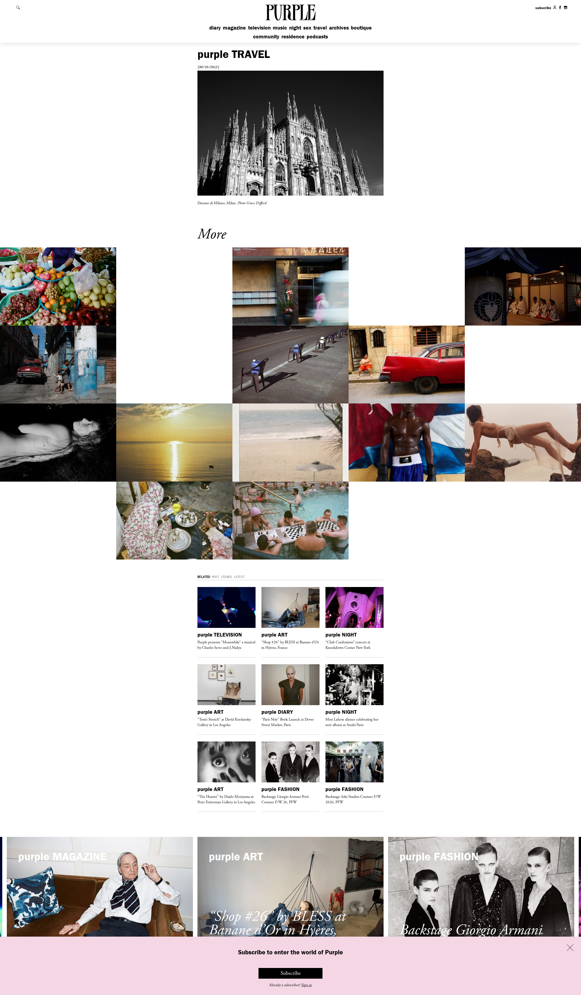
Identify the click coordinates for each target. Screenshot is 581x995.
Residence (293, 36)
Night (295, 27)
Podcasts (317, 36)
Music (280, 27)
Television (259, 27)
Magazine (234, 27)
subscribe (543, 8)
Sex (307, 27)
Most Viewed (222, 577)
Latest (239, 577)
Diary (215, 27)
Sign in (306, 985)
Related (203, 577)
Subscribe (291, 973)
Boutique (361, 27)
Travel (320, 27)
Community (266, 36)
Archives (339, 27)
